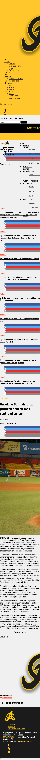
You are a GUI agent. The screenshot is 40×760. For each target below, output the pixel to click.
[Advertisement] (20, 185)
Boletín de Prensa (15, 66)
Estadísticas (8, 77)
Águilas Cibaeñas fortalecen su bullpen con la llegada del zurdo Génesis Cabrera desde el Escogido (18, 238)
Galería (11, 89)
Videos (11, 85)
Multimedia (8, 83)
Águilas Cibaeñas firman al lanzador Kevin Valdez (19, 259)
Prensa (7, 62)
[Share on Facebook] (22, 221)
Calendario (8, 72)
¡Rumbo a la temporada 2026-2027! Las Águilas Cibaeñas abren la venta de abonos (18, 278)
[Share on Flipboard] (22, 225)
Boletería (11, 727)
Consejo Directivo (15, 98)
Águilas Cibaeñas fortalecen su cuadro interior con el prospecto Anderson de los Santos (18, 382)
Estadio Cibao (14, 96)
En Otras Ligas (14, 70)
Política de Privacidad (16, 729)
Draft (6, 100)
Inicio (6, 59)
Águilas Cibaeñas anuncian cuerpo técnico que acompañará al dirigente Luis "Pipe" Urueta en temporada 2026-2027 (18, 214)
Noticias (12, 64)
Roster (6, 74)
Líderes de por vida (16, 79)
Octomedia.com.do (24, 741)
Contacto (11, 724)
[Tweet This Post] (22, 223)
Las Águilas (8, 91)
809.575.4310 (8, 737)
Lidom (11, 68)
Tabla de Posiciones (11, 81)
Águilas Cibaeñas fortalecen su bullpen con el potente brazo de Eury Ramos (18, 361)
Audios (11, 87)
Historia (11, 94)
